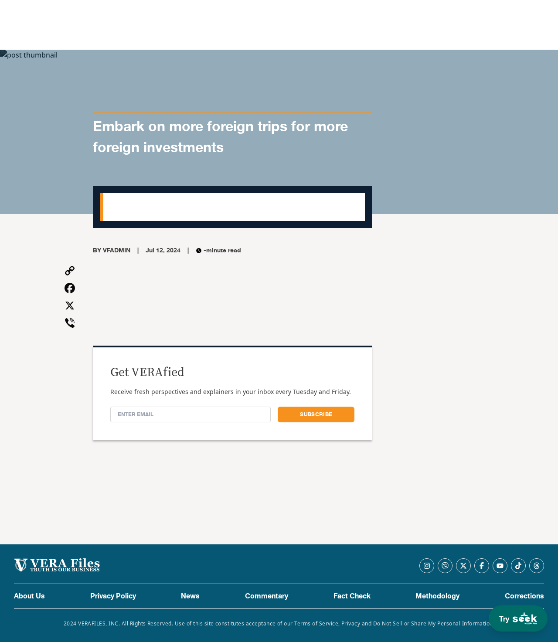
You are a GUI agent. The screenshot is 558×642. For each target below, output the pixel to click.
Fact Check (352, 596)
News (190, 596)
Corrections (524, 596)
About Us (29, 596)
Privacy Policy (113, 596)
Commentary (266, 596)
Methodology (437, 596)
